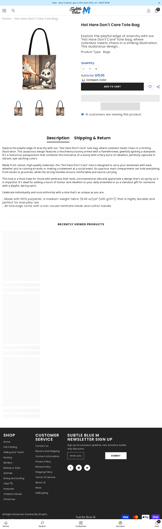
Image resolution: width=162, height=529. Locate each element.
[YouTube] (87, 468)
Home (6, 18)
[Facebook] (70, 468)
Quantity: (88, 63)
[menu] (4, 11)
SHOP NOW (104, 2)
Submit (116, 455)
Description (58, 138)
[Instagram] (79, 468)
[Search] (13, 11)
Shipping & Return (92, 138)
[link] (21, 285)
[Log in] (148, 10)
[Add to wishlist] (150, 87)
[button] (120, 106)
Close (159, 3)
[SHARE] (157, 87)
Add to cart (112, 86)
